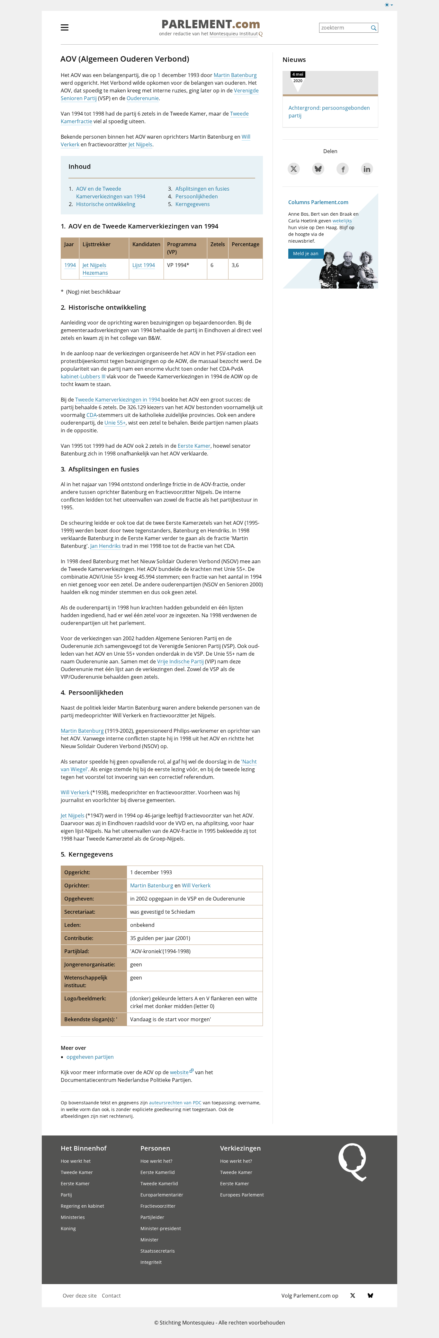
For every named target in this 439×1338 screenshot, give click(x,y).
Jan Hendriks (105, 545)
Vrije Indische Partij (180, 661)
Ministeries (73, 1217)
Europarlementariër (161, 1195)
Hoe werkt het (76, 1161)
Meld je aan (305, 253)
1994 (70, 265)
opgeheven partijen (90, 1056)
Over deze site (80, 1295)
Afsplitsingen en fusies (202, 188)
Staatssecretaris (157, 1251)
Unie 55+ (115, 422)
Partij (66, 1195)
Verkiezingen (240, 1148)
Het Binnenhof (83, 1148)
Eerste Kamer (194, 445)
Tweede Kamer (77, 1172)
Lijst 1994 (143, 265)
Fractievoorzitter (157, 1206)
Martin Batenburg (235, 75)
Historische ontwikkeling (105, 204)
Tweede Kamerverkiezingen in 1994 (117, 399)
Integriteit (151, 1262)
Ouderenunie (143, 98)
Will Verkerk (75, 792)
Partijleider (152, 1217)
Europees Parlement (242, 1195)
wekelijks (342, 221)
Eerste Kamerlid (157, 1172)
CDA (91, 415)
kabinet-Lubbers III (83, 376)
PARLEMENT (210, 24)
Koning (68, 1228)
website (179, 1072)
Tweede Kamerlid (159, 1183)
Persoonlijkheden (196, 196)
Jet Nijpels (140, 144)
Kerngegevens (192, 204)
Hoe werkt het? (156, 1161)
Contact (111, 1295)
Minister (149, 1240)
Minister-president (160, 1228)
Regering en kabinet (82, 1206)
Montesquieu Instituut (234, 33)
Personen (155, 1148)
